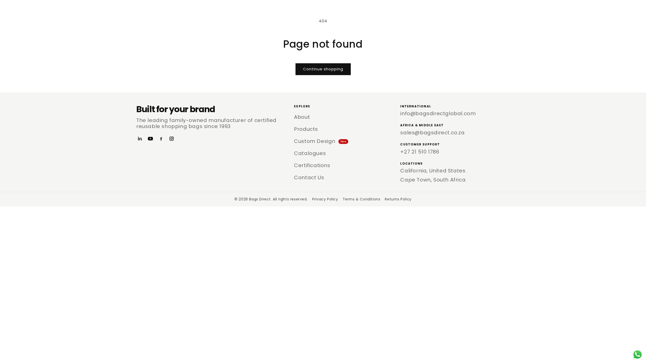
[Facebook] (161, 138)
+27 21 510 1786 (419, 151)
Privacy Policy (325, 199)
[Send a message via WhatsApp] (637, 354)
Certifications (312, 165)
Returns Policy (398, 199)
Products (306, 129)
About (302, 116)
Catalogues (310, 153)
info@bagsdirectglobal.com (438, 113)
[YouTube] (150, 138)
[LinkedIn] (139, 138)
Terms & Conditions (362, 199)
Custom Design (320, 141)
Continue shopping (323, 69)
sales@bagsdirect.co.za (432, 132)
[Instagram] (171, 138)
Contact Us (309, 177)
